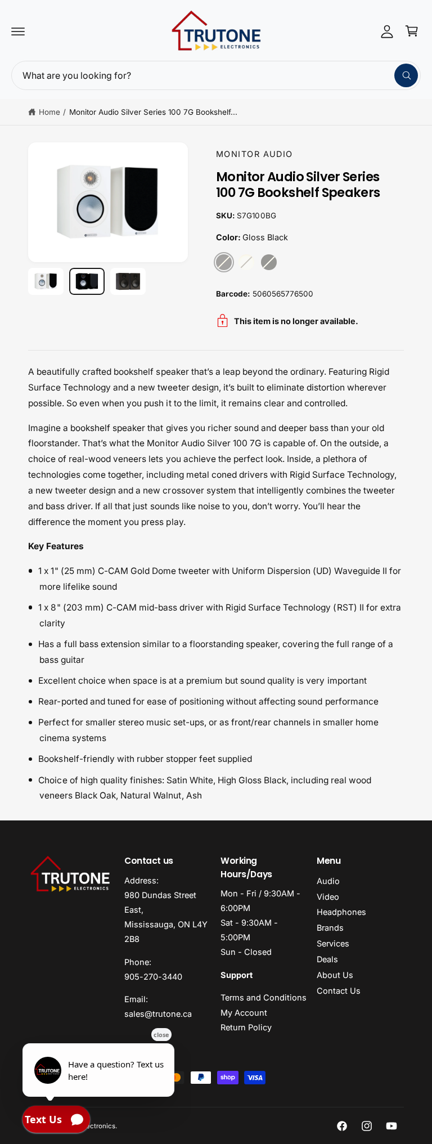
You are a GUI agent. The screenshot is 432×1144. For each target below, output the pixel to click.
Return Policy (246, 1027)
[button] (18, 31)
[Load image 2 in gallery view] (87, 281)
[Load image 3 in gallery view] (128, 281)
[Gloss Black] (224, 262)
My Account (243, 1012)
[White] (246, 262)
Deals (327, 959)
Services (333, 943)
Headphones (341, 912)
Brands (330, 927)
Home (49, 111)
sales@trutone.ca (158, 1014)
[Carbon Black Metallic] (269, 262)
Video (328, 896)
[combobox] (216, 75)
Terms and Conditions (263, 997)
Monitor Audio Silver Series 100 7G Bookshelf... (153, 111)
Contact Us (339, 990)
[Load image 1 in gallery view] (46, 281)
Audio (328, 881)
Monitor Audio (254, 154)
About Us (335, 975)
